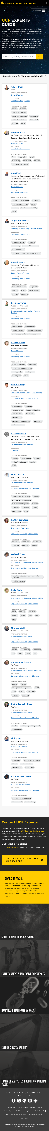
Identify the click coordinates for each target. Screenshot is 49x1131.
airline (14, 109)
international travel (19, 120)
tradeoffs (24, 294)
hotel (32, 157)
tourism (15, 124)
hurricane (31, 691)
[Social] (24, 1101)
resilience (25, 507)
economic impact (18, 242)
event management (19, 116)
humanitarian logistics (20, 504)
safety (35, 507)
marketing (16, 161)
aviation (23, 109)
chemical (15, 542)
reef (30, 615)
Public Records (39, 1111)
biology (15, 458)
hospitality (34, 116)
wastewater (38, 421)
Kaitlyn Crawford (19, 520)
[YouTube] (30, 1101)
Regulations (9, 1114)
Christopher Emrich (21, 662)
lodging (15, 290)
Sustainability (24, 228)
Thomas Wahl (18, 628)
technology (30, 372)
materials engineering (32, 760)
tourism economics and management (26, 253)
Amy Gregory (18, 262)
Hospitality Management (20, 101)
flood (14, 691)
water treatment (18, 425)
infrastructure (17, 414)
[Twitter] (19, 1101)
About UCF (11, 1107)
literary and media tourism (22, 368)
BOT (19, 1107)
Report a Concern (21, 1114)
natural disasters (18, 330)
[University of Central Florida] (18, 3)
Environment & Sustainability (22, 445)
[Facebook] (14, 1101)
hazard (21, 691)
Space (13, 273)
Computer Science (18, 393)
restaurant (27, 161)
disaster (36, 496)
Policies (18, 1111)
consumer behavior (19, 112)
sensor (34, 545)
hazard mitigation (33, 410)
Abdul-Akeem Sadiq (21, 776)
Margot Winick (13, 847)
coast (14, 612)
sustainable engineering (21, 421)
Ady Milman (17, 87)
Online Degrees (9, 1111)
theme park (34, 120)
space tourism (34, 290)
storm (20, 653)
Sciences (14, 450)
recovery (15, 695)
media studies (17, 372)
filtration (28, 406)
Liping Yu (16, 738)
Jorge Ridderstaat (20, 220)
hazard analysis (17, 410)
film (13, 157)
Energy (28, 393)
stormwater (30, 414)
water (14, 619)
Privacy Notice (28, 1111)
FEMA (37, 688)
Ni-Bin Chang (18, 384)
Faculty (32, 1107)
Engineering (37, 393)
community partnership (21, 496)
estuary (14, 615)
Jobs (38, 1107)
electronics (37, 542)
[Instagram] (35, 1101)
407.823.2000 (40, 1124)
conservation (17, 326)
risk (13, 653)
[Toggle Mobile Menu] (46, 2)
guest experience (18, 364)
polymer (25, 545)
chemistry (26, 542)
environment (30, 326)
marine (33, 462)
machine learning (18, 581)
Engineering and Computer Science (24, 398)
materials (15, 545)
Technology (26, 528)
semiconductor (26, 764)
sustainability (17, 417)
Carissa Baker (18, 343)
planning (15, 507)
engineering (25, 650)
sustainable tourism (30, 246)
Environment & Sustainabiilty (22, 311)
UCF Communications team (33, 831)
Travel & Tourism (17, 95)
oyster (23, 615)
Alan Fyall (16, 173)
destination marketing (20, 200)
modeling (37, 650)
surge (28, 653)
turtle (14, 466)
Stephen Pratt (18, 132)
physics (14, 764)
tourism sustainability (20, 164)
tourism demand (18, 250)
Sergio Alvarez (18, 303)
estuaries (32, 612)
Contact (25, 1107)
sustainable (29, 767)
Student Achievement (36, 1114)
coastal (14, 650)
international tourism (20, 204)
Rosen (33, 204)
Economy (14, 228)
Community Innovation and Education (25, 488)
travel (23, 124)
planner (35, 504)
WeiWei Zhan (18, 554)
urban (26, 511)
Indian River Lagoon (19, 462)
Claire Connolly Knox (21, 704)
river (37, 615)
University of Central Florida (24, 1094)
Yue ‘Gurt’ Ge (17, 474)
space (23, 290)
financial (31, 242)
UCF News (24, 1118)
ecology (37, 458)
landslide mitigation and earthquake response (25, 576)
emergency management (21, 500)
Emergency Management (20, 784)
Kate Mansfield (18, 434)
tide (35, 653)
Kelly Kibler (17, 590)
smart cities (16, 511)
